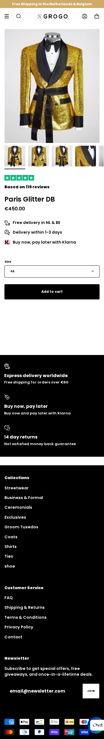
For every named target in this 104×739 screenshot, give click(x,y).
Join (91, 691)
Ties (8, 556)
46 (12, 271)
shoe (9, 566)
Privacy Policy (18, 627)
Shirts (10, 546)
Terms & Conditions (25, 617)
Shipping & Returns (24, 607)
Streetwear (16, 488)
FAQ (8, 597)
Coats (10, 537)
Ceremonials (18, 507)
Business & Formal (23, 497)
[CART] (97, 16)
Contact (13, 637)
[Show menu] (8, 16)
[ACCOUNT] (84, 16)
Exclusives (15, 517)
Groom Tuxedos (21, 527)
